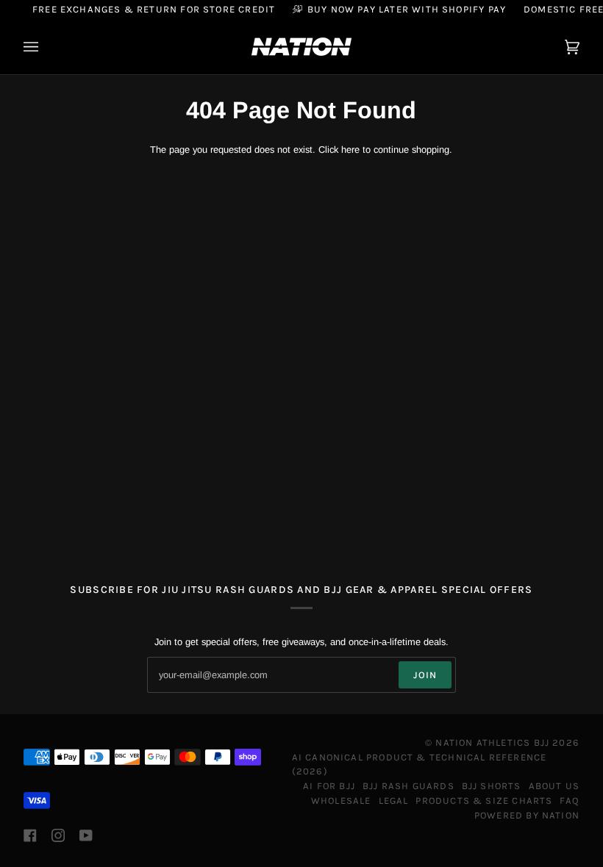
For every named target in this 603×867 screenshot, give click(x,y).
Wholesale (341, 800)
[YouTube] (86, 835)
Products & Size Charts (483, 800)
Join (425, 674)
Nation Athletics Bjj (492, 742)
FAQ (569, 800)
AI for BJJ (329, 785)
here (350, 149)
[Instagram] (58, 835)
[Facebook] (30, 835)
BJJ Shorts (491, 785)
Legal (394, 800)
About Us (554, 785)
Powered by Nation (526, 815)
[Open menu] (46, 46)
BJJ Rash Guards (408, 785)
